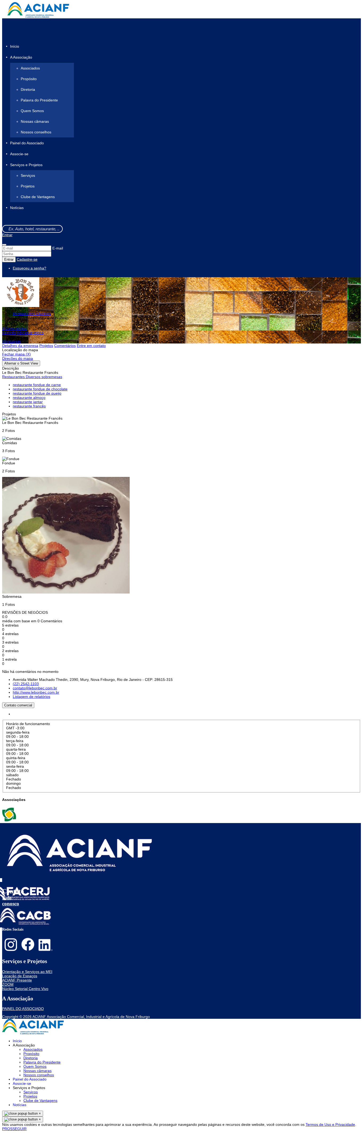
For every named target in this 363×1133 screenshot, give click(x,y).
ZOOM (8, 984)
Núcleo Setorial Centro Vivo (25, 989)
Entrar (7, 235)
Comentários (65, 345)
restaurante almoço (29, 397)
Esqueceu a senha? (29, 268)
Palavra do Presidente (39, 100)
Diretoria (28, 89)
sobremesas (51, 377)
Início (14, 46)
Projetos (28, 186)
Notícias (17, 208)
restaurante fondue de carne (37, 385)
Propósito (29, 79)
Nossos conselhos (36, 132)
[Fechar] (4, 245)
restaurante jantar (28, 402)
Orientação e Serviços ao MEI (27, 972)
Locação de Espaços (19, 976)
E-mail (57, 248)
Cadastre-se (27, 259)
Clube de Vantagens (38, 197)
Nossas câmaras (35, 121)
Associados (30, 68)
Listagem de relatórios (31, 696)
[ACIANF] (10, 821)
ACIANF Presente (17, 980)
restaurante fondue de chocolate (40, 389)
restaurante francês (29, 406)
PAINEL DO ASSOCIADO (23, 1009)
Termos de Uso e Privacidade (330, 1124)
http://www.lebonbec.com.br (36, 692)
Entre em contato (91, 345)
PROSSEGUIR (14, 1129)
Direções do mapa (17, 358)
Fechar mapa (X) (16, 354)
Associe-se (19, 154)
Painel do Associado (27, 143)
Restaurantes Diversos (32, 314)
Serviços (28, 175)
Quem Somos (32, 111)
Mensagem (11, 341)
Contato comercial (18, 705)
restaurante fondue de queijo (37, 393)
